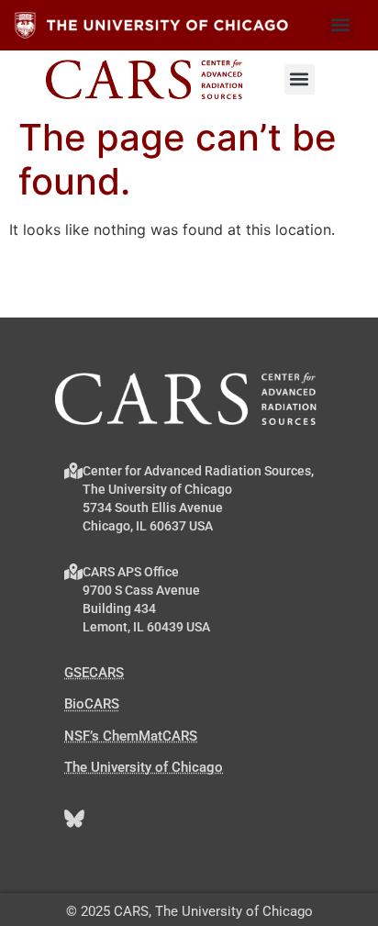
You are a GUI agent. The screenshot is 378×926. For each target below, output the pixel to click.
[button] (340, 25)
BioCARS (91, 704)
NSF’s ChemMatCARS (130, 736)
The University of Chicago (143, 767)
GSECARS (94, 672)
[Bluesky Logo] (74, 819)
